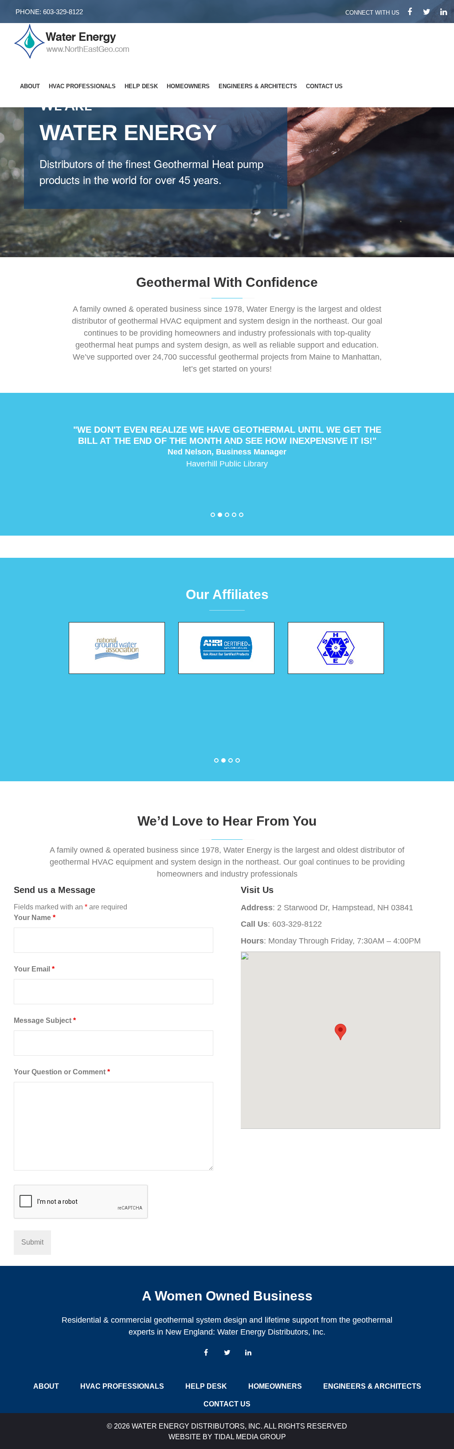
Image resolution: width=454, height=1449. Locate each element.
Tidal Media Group (250, 1437)
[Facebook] (205, 1352)
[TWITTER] (427, 12)
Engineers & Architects (258, 86)
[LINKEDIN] (443, 12)
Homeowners (188, 86)
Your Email (34, 969)
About (30, 86)
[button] (212, 515)
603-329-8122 (63, 12)
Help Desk (141, 86)
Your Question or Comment (62, 1072)
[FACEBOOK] (410, 12)
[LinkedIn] (248, 1352)
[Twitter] (227, 1352)
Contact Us (324, 86)
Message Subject (45, 1020)
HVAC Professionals (82, 86)
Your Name (34, 917)
